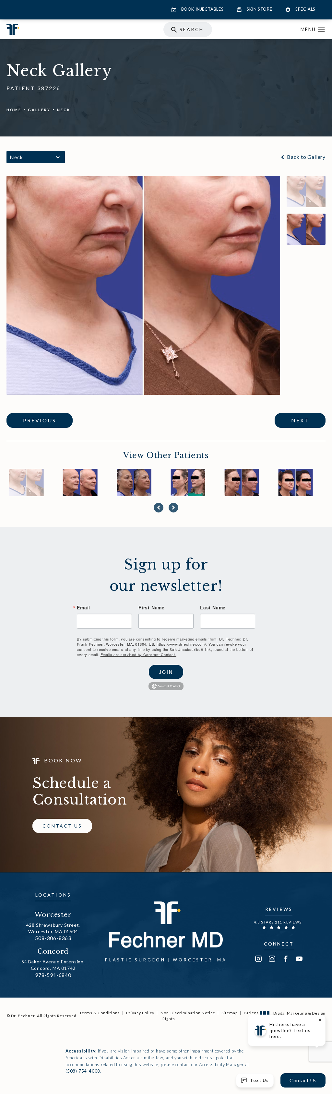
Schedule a (79, 791)
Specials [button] (305, 9)
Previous (39, 420)
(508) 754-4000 (82, 1071)
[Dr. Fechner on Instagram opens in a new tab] (258, 959)
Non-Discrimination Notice (187, 1012)
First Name (151, 607)
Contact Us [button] (303, 1080)
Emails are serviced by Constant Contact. (138, 654)
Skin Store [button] (259, 9)
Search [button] (191, 29)
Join (166, 672)
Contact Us (62, 826)
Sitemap (229, 1012)
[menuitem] (258, 959)
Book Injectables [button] (202, 9)
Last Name (213, 607)
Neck (63, 110)
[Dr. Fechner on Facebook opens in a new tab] (285, 959)
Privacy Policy (140, 1012)
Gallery (39, 110)
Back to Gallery (306, 156)
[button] (321, 29)
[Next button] (173, 507)
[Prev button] (158, 507)
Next (300, 420)
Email (83, 607)
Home (13, 110)
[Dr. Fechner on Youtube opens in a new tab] (299, 959)
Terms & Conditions (99, 1012)
